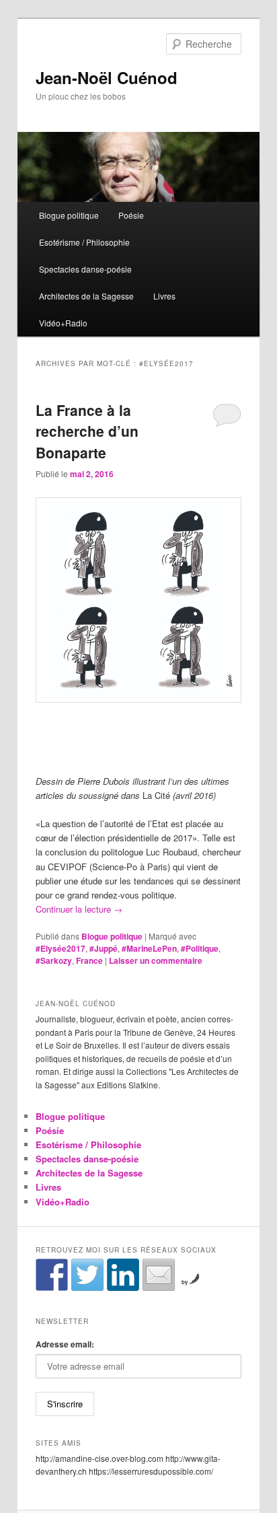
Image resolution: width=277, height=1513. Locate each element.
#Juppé (103, 948)
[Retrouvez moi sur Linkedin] (123, 1275)
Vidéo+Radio (63, 322)
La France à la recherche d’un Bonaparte (87, 431)
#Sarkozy (54, 960)
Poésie (131, 215)
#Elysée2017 (60, 948)
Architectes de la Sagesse (86, 296)
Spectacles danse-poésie (85, 269)
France (89, 960)
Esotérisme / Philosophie (84, 242)
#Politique (200, 948)
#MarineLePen (149, 948)
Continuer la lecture (79, 909)
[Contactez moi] (159, 1275)
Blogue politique (69, 215)
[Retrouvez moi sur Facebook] (52, 1275)
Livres (164, 296)
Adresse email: (65, 1344)
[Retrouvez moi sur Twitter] (87, 1275)
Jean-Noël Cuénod (106, 77)
